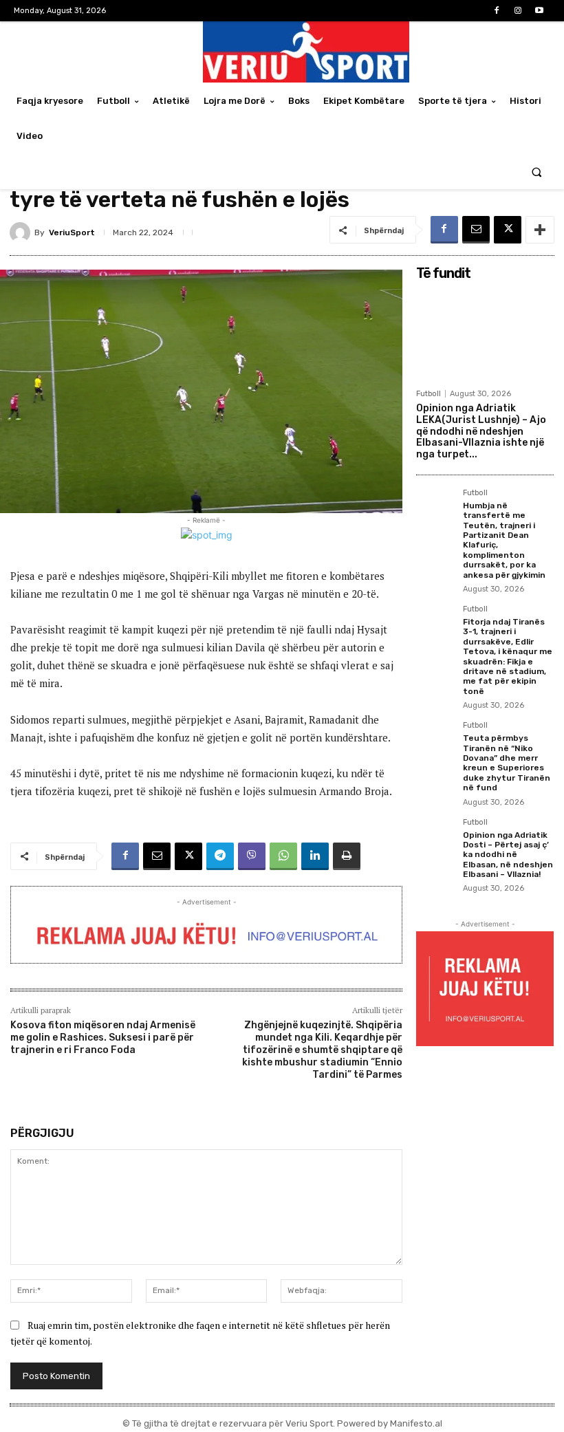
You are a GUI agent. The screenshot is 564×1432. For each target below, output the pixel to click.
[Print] (346, 856)
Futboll (428, 394)
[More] (539, 229)
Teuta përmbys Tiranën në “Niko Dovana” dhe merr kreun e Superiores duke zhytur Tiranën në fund (506, 762)
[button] (536, 171)
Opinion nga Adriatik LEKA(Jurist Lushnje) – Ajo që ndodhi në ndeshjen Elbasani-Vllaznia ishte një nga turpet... (481, 431)
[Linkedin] (315, 856)
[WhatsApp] (283, 856)
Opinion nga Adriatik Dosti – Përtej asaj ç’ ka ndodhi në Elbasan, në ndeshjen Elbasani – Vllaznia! (508, 855)
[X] (507, 229)
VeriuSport (72, 232)
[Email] (476, 229)
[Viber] (251, 856)
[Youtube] (539, 10)
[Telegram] (220, 856)
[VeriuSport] (22, 232)
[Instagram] (518, 10)
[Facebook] (496, 10)
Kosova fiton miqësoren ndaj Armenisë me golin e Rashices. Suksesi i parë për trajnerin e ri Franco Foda (102, 1037)
